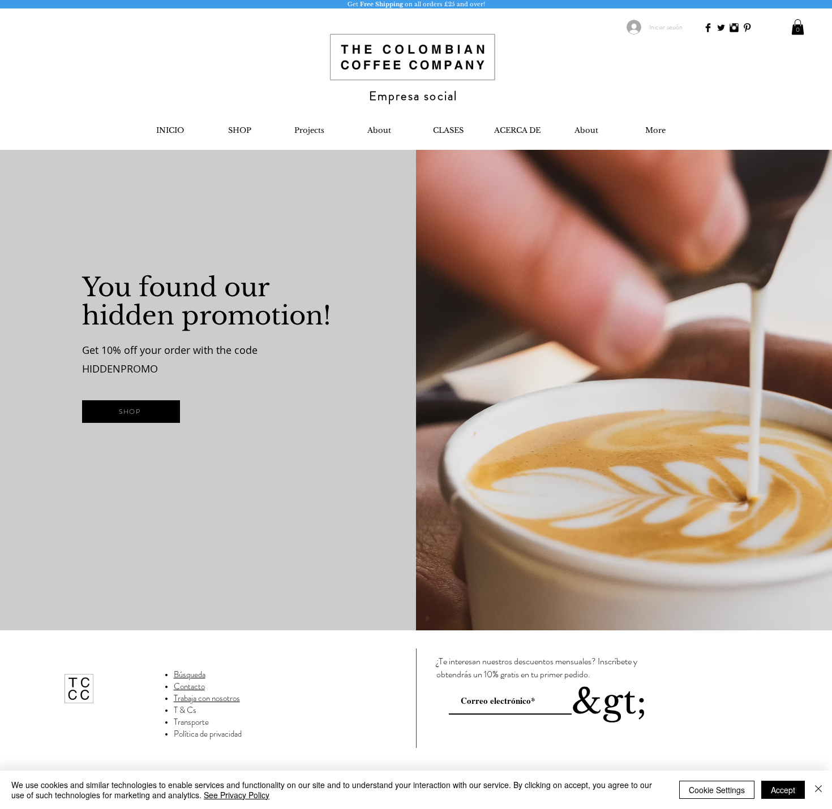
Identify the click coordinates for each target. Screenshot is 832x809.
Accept (783, 789)
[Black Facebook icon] (708, 27)
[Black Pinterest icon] (747, 27)
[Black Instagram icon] (734, 27)
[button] (797, 26)
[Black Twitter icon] (721, 27)
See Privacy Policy (236, 795)
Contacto (189, 686)
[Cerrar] (818, 790)
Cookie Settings (717, 789)
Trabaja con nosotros (207, 698)
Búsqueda (189, 674)
